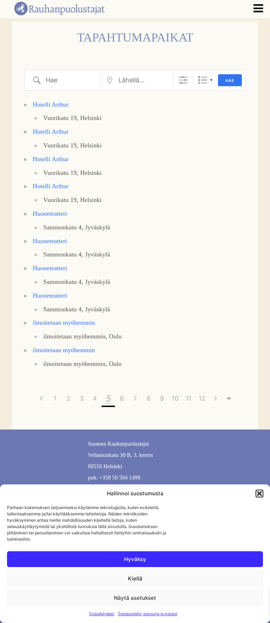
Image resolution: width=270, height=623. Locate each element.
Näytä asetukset (135, 598)
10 (175, 398)
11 (188, 398)
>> (228, 398)
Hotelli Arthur (51, 104)
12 (202, 398)
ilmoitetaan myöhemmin (64, 322)
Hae (229, 80)
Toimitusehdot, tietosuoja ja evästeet (147, 613)
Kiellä (135, 578)
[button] (259, 493)
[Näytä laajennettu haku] (183, 80)
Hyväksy (135, 559)
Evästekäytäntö (101, 613)
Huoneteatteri (50, 213)
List (202, 80)
